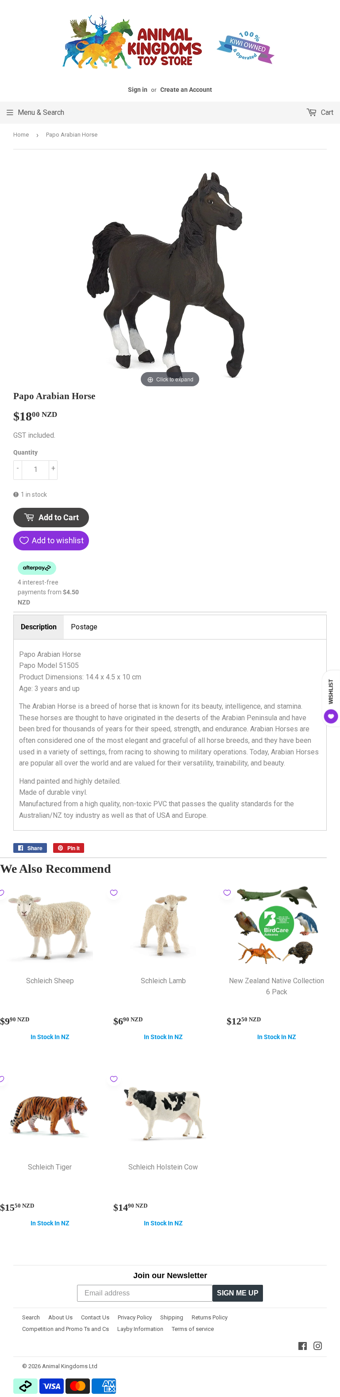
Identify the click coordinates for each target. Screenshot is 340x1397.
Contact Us (95, 1317)
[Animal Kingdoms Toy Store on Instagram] (317, 1347)
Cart (326, 112)
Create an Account (186, 89)
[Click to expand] (170, 276)
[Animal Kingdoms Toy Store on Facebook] (302, 1347)
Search (31, 1317)
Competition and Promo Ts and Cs (65, 1329)
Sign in (137, 89)
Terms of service (193, 1329)
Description (39, 627)
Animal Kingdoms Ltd (69, 1366)
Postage (84, 627)
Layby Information (140, 1329)
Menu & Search (41, 112)
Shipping (171, 1317)
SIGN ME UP (238, 1293)
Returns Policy (210, 1317)
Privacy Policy (135, 1317)
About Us (60, 1317)
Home (21, 134)
